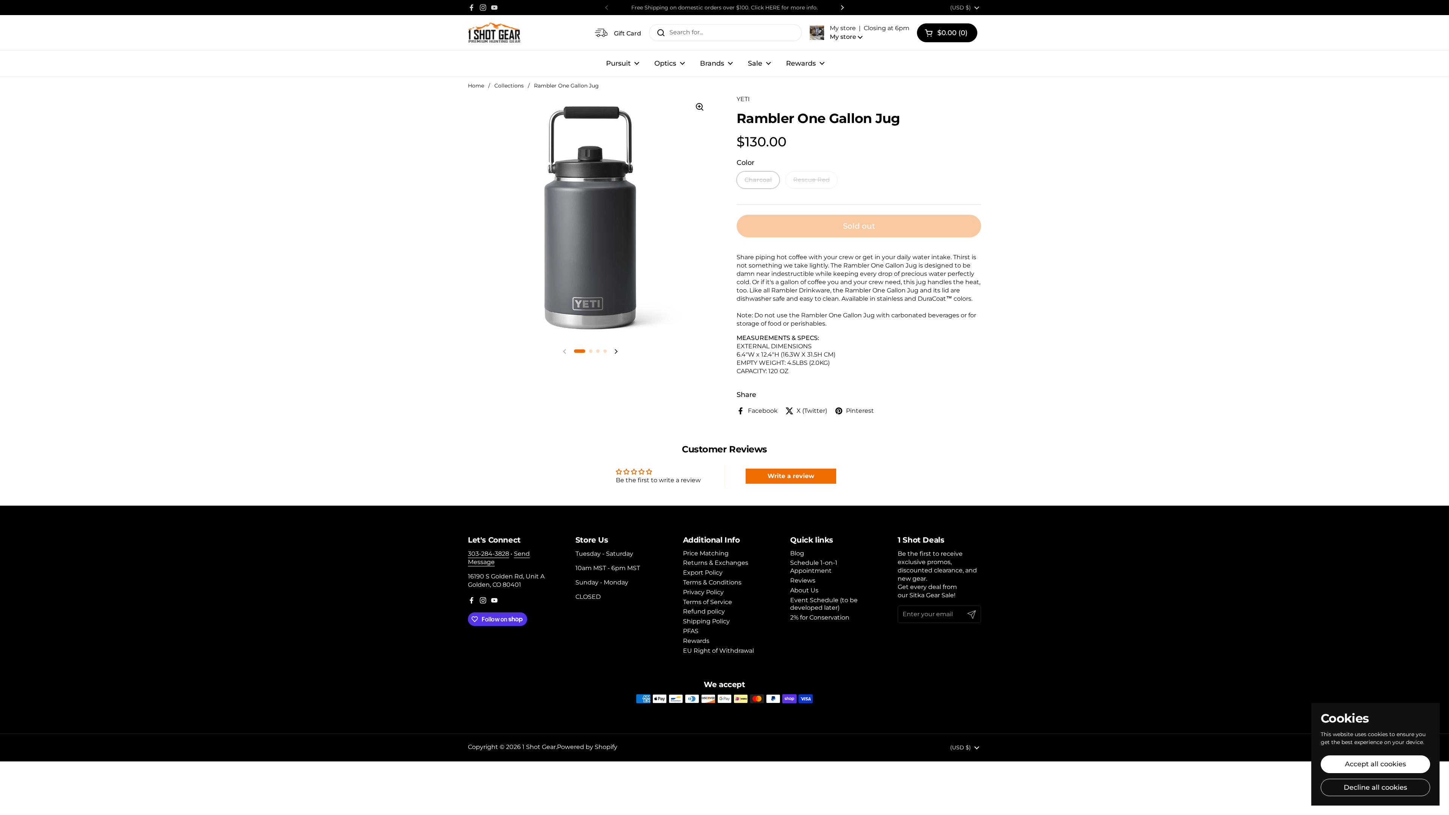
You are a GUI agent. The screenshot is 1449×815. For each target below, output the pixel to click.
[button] (859, 32)
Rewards (696, 640)
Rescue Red (811, 179)
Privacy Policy (703, 592)
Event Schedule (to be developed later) (824, 604)
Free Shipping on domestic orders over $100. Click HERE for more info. (724, 7)
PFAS (690, 631)
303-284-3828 (488, 553)
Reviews (802, 580)
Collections (509, 85)
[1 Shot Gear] (494, 33)
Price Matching (706, 553)
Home (476, 85)
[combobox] (725, 32)
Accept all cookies (1375, 764)
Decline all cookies (1375, 787)
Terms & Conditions (712, 582)
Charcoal (758, 179)
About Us (804, 590)
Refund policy (704, 611)
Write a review (791, 476)
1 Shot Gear (539, 746)
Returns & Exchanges (715, 562)
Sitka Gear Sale (931, 595)
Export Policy (703, 572)
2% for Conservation (819, 617)
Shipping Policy (706, 621)
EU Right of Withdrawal (718, 650)
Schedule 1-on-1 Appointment (813, 566)
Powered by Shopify (587, 746)
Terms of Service (707, 602)
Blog (797, 553)
